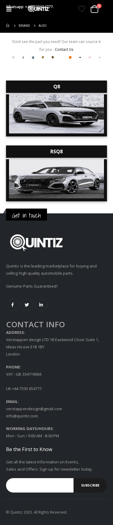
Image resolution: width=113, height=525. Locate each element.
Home (8, 25)
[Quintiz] (38, 9)
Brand (24, 25)
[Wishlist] (81, 9)
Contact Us (64, 49)
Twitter (27, 305)
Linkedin (41, 305)
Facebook (13, 305)
